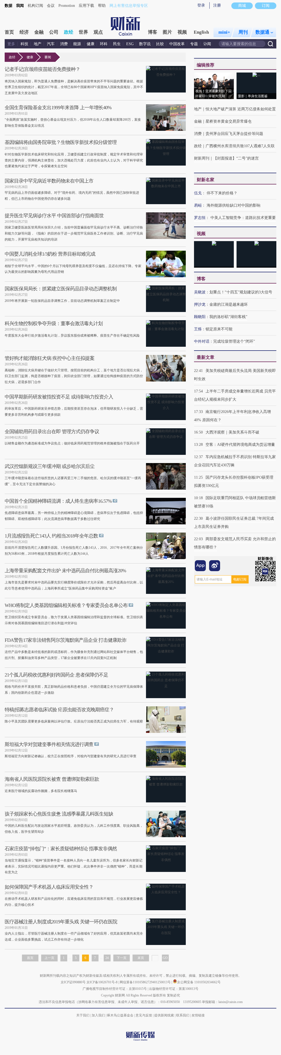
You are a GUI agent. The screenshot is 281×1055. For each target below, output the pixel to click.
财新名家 (205, 179)
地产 (37, 44)
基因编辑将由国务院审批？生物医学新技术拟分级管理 (61, 142)
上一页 (49, 958)
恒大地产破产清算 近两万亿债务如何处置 (241, 109)
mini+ (224, 32)
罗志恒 (200, 218)
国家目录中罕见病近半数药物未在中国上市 (49, 181)
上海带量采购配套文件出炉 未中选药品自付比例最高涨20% (65, 570)
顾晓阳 (200, 317)
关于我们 (82, 1015)
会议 (51, 6)
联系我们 (182, 1015)
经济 (24, 32)
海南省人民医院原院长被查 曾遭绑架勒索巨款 (52, 779)
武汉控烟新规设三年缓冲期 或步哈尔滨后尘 (49, 466)
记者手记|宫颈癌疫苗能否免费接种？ (42, 69)
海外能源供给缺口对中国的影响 (233, 205)
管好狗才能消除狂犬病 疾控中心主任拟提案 (49, 358)
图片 (167, 32)
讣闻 (207, 44)
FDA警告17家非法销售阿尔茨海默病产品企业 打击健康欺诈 (66, 640)
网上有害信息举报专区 (128, 6)
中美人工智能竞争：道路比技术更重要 (243, 218)
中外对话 (201, 341)
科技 (24, 44)
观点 (98, 32)
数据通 (262, 32)
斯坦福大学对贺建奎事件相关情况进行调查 (49, 744)
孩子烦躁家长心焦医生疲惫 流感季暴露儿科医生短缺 (59, 814)
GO (165, 958)
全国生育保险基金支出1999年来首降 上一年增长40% (58, 107)
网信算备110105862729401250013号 (146, 982)
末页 (140, 958)
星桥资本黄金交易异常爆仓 (229, 121)
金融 (39, 32)
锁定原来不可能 (219, 329)
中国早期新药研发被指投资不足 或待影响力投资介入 (59, 397)
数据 (8, 6)
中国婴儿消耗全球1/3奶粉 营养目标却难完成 (50, 254)
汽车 (51, 44)
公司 (53, 32)
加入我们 (98, 1015)
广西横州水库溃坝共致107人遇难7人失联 (240, 146)
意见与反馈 (144, 1015)
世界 (83, 32)
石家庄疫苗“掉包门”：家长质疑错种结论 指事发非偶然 (61, 848)
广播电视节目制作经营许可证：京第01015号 (115, 989)
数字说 (145, 44)
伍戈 (198, 193)
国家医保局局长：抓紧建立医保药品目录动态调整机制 (61, 288)
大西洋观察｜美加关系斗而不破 (232, 432)
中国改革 (177, 44)
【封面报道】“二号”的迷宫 (236, 158)
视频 (182, 32)
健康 (90, 44)
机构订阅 (35, 6)
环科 (104, 44)
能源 (77, 44)
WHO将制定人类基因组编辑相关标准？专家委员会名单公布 (66, 605)
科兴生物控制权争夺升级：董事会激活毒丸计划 (54, 323)
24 (107, 958)
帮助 (102, 6)
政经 (68, 32)
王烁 (198, 329)
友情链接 (198, 1015)
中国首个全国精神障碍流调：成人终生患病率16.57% (58, 501)
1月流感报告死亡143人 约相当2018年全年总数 (51, 536)
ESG (130, 44)
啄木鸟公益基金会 (120, 1015)
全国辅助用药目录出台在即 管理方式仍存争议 (52, 431)
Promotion (66, 6)
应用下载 (86, 6)
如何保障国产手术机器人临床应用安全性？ (49, 887)
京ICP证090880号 (73, 982)
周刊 (243, 32)
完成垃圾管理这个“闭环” (234, 341)
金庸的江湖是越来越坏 (228, 304)
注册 (217, 5)
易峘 (198, 205)
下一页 (122, 958)
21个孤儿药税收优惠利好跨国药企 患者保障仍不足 (56, 675)
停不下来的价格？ (222, 193)
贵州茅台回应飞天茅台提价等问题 (234, 134)
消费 (64, 44)
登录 (201, 5)
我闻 (20, 6)
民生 (117, 44)
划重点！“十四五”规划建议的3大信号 (240, 292)
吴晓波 (200, 292)
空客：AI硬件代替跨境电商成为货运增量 (240, 445)
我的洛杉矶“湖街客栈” (228, 317)
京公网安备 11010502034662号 (199, 982)
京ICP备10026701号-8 (102, 982)
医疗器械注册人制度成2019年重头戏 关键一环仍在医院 (61, 921)
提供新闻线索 (164, 1015)
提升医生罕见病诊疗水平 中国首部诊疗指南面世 (54, 215)
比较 (160, 44)
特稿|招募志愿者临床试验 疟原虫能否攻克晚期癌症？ (59, 709)
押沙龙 (200, 304)
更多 (11, 44)
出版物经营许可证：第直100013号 (173, 989)
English (201, 32)
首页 (9, 32)
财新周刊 (201, 158)
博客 (152, 32)
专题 (194, 44)
